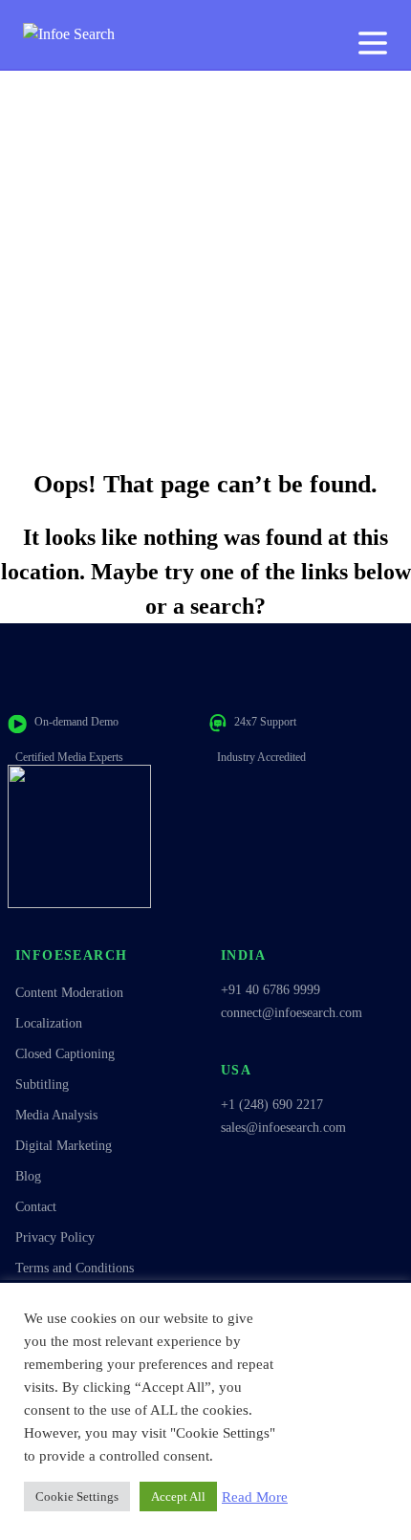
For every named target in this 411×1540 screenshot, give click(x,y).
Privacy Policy (55, 1237)
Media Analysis (56, 1115)
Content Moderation (69, 993)
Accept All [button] (178, 1496)
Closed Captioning (65, 1054)
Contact (35, 1207)
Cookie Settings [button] (77, 1496)
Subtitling (42, 1084)
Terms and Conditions (74, 1268)
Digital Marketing (63, 1146)
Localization (48, 1023)
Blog (28, 1176)
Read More (255, 1497)
